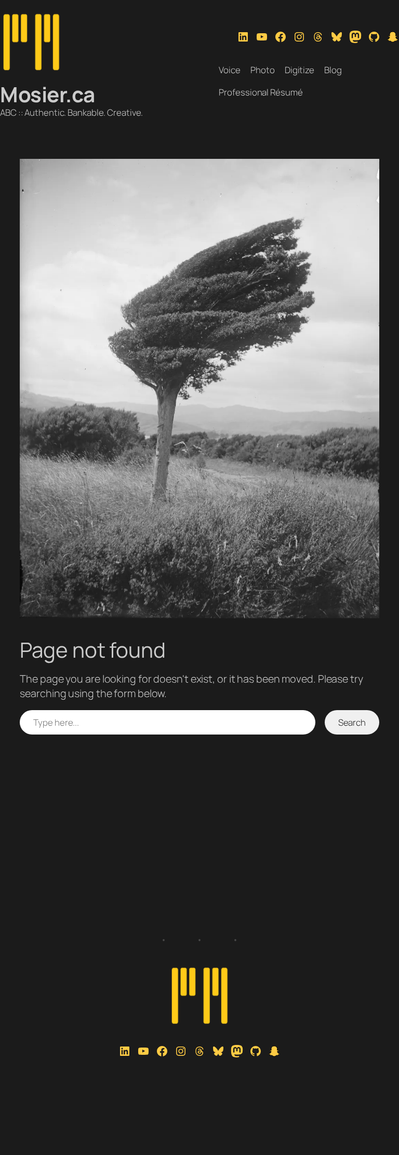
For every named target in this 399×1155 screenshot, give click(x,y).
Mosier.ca (47, 94)
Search (352, 722)
